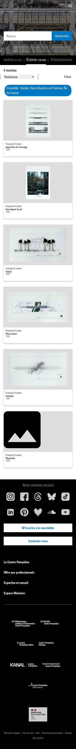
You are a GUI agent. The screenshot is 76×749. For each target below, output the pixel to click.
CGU (38, 732)
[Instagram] (10, 498)
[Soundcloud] (51, 513)
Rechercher (62, 36)
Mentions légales (12, 732)
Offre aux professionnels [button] (19, 572)
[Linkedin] (10, 513)
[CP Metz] (28, 647)
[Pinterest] (24, 513)
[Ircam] (52, 625)
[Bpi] (26, 625)
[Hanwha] (38, 689)
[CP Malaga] (49, 647)
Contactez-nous (38, 541)
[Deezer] (38, 513)
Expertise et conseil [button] (16, 583)
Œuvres (36, 59)
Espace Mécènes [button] (15, 593)
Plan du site (28, 732)
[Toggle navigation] (70, 6)
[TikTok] (65, 498)
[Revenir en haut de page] (67, 740)
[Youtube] (65, 513)
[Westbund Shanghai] (54, 668)
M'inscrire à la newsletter (38, 528)
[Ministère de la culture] (38, 714)
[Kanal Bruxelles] (26, 668)
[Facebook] (24, 498)
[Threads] (38, 498)
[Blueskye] (51, 498)
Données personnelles (52, 732)
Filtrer (67, 77)
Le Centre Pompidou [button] (17, 562)
